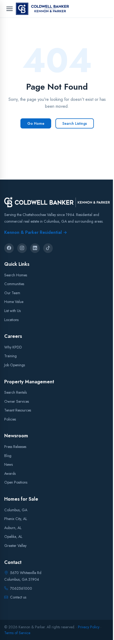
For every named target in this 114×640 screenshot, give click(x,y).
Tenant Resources (17, 410)
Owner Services (16, 401)
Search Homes (15, 274)
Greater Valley (15, 545)
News (8, 464)
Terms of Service (17, 632)
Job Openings (14, 364)
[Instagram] (22, 248)
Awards (10, 473)
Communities (14, 283)
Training (10, 356)
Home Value (13, 301)
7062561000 (21, 588)
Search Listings (74, 123)
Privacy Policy (88, 627)
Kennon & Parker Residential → (35, 232)
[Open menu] (9, 8)
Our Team (12, 292)
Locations (11, 319)
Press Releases (15, 446)
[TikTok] (48, 248)
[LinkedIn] (35, 248)
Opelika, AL (13, 536)
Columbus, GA (15, 509)
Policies (10, 419)
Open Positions (15, 482)
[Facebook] (9, 248)
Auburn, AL (12, 527)
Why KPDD (13, 347)
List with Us (12, 310)
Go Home (35, 123)
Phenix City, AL (15, 518)
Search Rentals (15, 392)
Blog (7, 455)
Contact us (18, 597)
